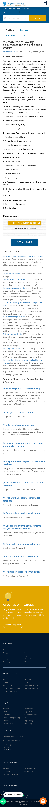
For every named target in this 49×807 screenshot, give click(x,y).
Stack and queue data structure (22, 556)
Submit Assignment (13, 625)
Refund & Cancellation (10, 774)
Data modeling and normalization (23, 513)
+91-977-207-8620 (10, 8)
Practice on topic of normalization (23, 571)
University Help (8, 724)
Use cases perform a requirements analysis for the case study (22, 527)
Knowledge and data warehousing (23, 388)
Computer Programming (11, 718)
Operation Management (11, 688)
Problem (10, 30)
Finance (5, 682)
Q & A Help (28, 724)
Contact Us (6, 798)
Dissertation (28, 709)
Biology (5, 653)
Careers (5, 792)
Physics (5, 650)
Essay (5, 712)
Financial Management (32, 688)
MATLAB (27, 718)
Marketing (28, 682)
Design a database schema (19, 412)
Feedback (24, 30)
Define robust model (11, 273)
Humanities (28, 659)
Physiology (6, 662)
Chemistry (28, 650)
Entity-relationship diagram (20, 424)
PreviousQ (11, 35)
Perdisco (6, 709)
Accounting (7, 679)
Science (27, 653)
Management (7, 685)
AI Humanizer (29, 798)
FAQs (26, 792)
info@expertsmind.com (11, 12)
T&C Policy (6, 771)
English (26, 656)
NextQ (25, 35)
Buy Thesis (28, 712)
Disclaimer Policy (30, 768)
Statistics (27, 662)
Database (6, 721)
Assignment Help (10, 52)
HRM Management (31, 685)
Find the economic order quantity (16, 279)
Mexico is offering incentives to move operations (23, 256)
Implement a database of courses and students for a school (23, 444)
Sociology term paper (11, 348)
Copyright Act (29, 771)
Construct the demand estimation (16, 288)
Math (5, 656)
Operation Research (10, 691)
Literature (6, 715)
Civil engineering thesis (12, 334)
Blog (26, 795)
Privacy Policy (7, 768)
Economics (28, 679)
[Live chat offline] (43, 801)
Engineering (28, 721)
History (5, 659)
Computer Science (30, 715)
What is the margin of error (14, 317)
